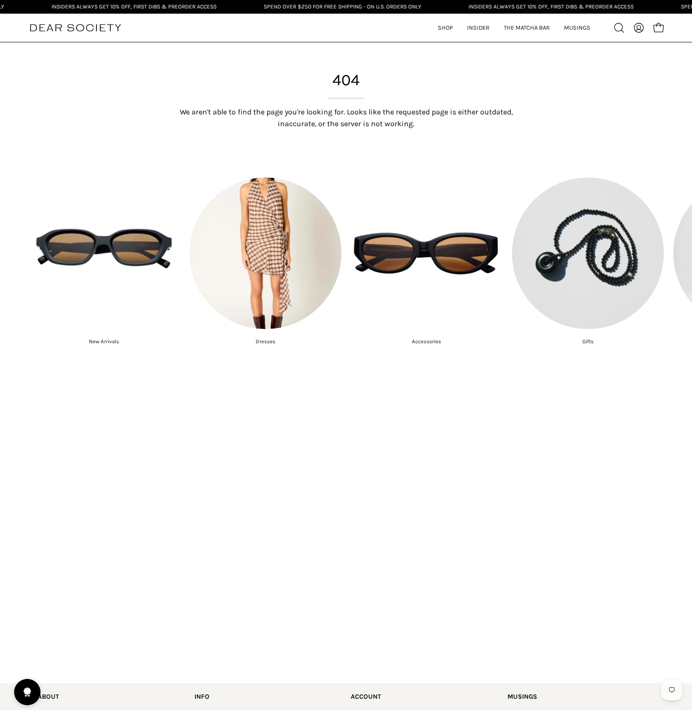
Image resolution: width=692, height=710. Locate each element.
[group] (346, 262)
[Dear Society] (75, 28)
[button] (478, 28)
